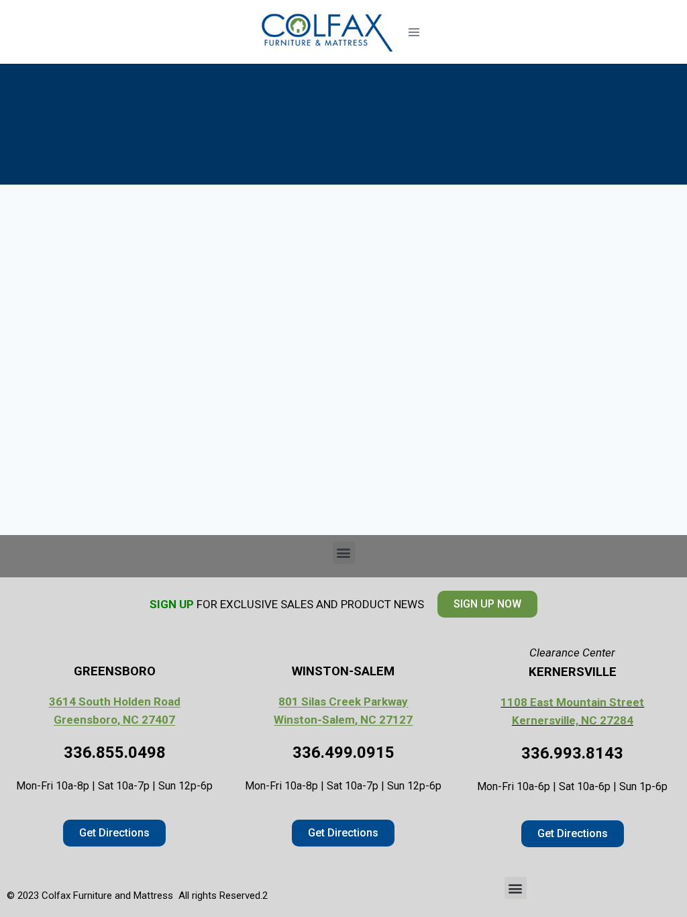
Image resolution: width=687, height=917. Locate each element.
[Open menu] (413, 31)
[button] (344, 553)
